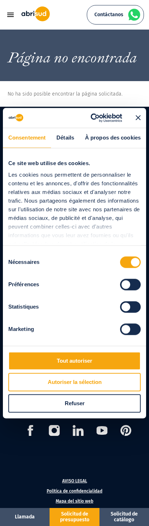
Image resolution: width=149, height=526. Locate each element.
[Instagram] (54, 431)
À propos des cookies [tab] (113, 137)
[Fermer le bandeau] (138, 117)
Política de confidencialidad (74, 491)
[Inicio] (35, 20)
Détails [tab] (65, 137)
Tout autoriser (74, 361)
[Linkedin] (78, 431)
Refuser (75, 403)
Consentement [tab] (27, 137)
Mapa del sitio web (74, 501)
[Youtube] (102, 431)
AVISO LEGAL (74, 480)
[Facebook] (30, 431)
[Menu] (13, 14)
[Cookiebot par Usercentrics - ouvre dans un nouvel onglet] (92, 118)
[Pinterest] (125, 431)
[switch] (130, 284)
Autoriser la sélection (75, 382)
